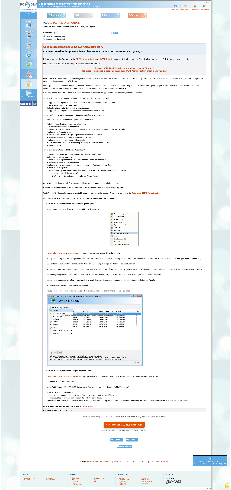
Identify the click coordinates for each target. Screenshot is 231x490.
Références (185, 9)
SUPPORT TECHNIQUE (77, 485)
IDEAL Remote (73, 253)
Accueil (32, 13)
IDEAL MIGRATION (159, 461)
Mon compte (204, 9)
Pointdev (175, 9)
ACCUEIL (121, 478)
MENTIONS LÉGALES (146, 481)
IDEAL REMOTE (89, 406)
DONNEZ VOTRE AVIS (98, 478)
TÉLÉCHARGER (28, 21)
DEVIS (28, 41)
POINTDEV (122, 481)
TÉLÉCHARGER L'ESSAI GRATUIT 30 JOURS (124, 425)
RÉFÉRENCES (122, 483)
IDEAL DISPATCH (139, 461)
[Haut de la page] (210, 489)
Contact (24, 13)
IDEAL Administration (56, 376)
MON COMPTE (145, 478)
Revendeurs (195, 9)
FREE (28, 81)
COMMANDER (28, 31)
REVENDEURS (122, 485)
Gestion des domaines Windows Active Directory (73, 47)
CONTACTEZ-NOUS (124, 480)
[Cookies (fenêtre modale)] (227, 486)
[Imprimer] (207, 489)
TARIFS (28, 51)
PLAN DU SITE (144, 483)
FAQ (28, 71)
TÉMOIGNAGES (145, 480)
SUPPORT (28, 61)
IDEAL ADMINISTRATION (65, 22)
